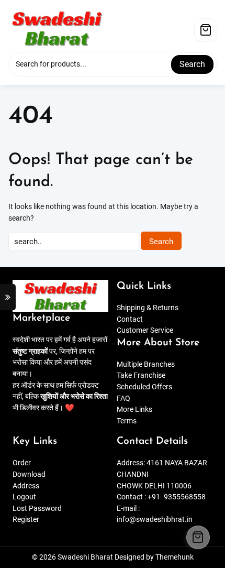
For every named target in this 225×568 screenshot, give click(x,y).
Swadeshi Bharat (85, 557)
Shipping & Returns (147, 307)
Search (192, 64)
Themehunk (174, 557)
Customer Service (145, 330)
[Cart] (205, 30)
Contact (130, 319)
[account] (185, 25)
